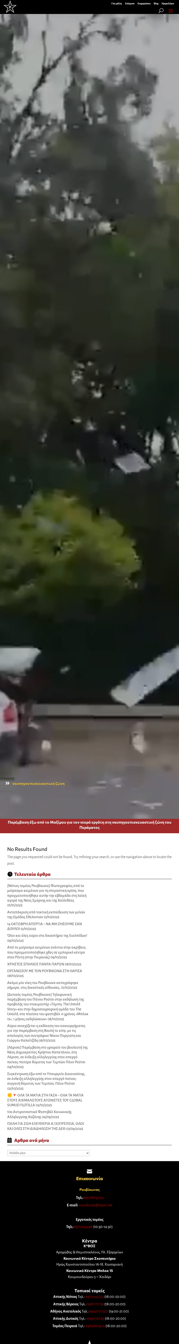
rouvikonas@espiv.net (95, 1205)
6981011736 (95, 1304)
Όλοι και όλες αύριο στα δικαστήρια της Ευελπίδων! (47, 936)
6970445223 (95, 1297)
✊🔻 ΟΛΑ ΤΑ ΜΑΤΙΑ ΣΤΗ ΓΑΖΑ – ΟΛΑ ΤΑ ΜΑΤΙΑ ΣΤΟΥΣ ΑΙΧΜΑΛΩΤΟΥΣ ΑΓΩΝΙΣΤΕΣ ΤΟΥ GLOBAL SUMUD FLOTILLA (45, 1100)
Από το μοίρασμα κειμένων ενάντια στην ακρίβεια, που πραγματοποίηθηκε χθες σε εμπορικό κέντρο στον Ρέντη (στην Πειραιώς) (46, 952)
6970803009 (93, 1198)
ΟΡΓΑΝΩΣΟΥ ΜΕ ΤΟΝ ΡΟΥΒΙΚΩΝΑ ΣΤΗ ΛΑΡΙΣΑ (44, 971)
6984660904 (95, 1326)
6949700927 (99, 1311)
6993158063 (95, 1319)
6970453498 (83, 1227)
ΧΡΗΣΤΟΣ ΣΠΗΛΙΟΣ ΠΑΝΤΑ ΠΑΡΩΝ (35, 964)
